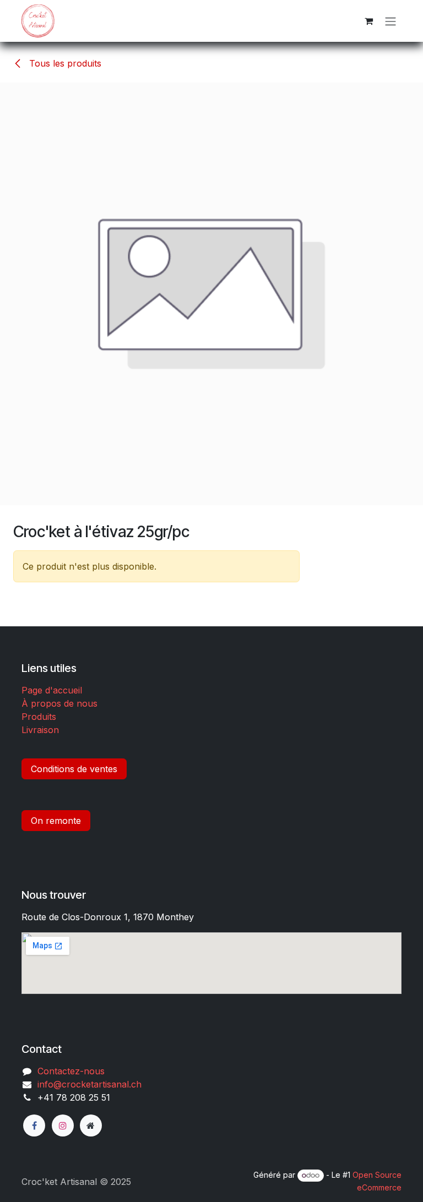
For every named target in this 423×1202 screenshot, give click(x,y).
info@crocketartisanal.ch (89, 1084)
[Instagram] (63, 1125)
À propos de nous (59, 703)
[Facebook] (34, 1125)
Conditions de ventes (74, 768)
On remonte (56, 820)
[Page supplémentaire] (91, 1125)
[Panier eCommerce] (368, 21)
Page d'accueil (51, 690)
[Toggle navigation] (390, 20)
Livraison (40, 729)
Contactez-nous (71, 1071)
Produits (38, 716)
